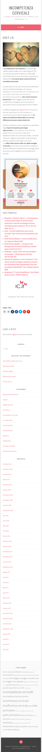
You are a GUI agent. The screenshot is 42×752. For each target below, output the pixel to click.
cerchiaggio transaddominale (29, 678)
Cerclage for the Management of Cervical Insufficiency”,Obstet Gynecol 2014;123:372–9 (20, 246)
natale (31, 711)
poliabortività (14, 719)
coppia (25, 682)
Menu (22, 27)
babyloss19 (31, 672)
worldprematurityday (12, 730)
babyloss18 (25, 672)
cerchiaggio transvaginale (13, 681)
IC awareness (28, 688)
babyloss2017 (16, 675)
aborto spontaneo (8, 672)
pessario (6, 719)
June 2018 (6, 521)
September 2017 (8, 567)
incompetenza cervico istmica (15, 696)
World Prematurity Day (9, 451)
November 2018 (8, 500)
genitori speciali (12, 685)
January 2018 (7, 546)
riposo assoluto (15, 723)
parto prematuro (12, 715)
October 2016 (7, 624)
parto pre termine (26, 715)
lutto (30, 706)
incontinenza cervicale (16, 701)
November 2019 (8, 469)
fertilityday (30, 682)
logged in (15, 334)
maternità (27, 711)
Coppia (5, 400)
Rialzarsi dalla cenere (9, 376)
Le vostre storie (7, 420)
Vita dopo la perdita (9, 446)
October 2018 (7, 505)
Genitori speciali (8, 405)
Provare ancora (7, 382)
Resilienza (6, 436)
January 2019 (7, 490)
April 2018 (6, 531)
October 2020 (7, 464)
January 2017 (7, 608)
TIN (29, 723)
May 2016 (6, 649)
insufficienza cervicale (15, 705)
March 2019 (6, 479)
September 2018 (8, 510)
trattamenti (7, 726)
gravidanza (6, 688)
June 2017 (6, 582)
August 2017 (6, 572)
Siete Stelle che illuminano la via (12, 361)
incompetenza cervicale (21, 10)
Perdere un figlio (8, 371)
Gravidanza (6, 410)
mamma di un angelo (20, 711)
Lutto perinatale (7, 425)
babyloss (18, 672)
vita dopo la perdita (20, 726)
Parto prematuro (8, 431)
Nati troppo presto (8, 366)
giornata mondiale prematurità (26, 685)
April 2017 (6, 593)
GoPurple (36, 685)
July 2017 (6, 577)
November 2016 (8, 619)
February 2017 (7, 603)
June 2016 (6, 644)
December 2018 (8, 495)
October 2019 (7, 474)
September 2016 (8, 629)
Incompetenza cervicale (10, 415)
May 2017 (6, 588)
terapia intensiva (24, 723)
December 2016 (8, 613)
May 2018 (6, 526)
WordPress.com (24, 748)
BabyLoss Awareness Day (10, 394)
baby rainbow (31, 675)
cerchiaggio (14, 678)
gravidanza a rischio (17, 688)
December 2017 (8, 552)
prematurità (21, 719)
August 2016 (6, 634)
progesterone (28, 719)
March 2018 (6, 536)
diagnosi (22, 110)
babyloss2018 (24, 675)
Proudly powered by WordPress (17, 746)
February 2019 (7, 485)
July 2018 (6, 516)
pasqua (34, 715)
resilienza (7, 722)
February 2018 (7, 541)
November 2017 (8, 557)
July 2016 (6, 639)
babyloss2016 (7, 675)
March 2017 (6, 598)
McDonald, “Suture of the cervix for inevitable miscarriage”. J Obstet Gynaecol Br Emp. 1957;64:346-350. (20, 254)
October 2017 (7, 562)
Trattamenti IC (7, 441)
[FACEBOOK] (21, 742)
